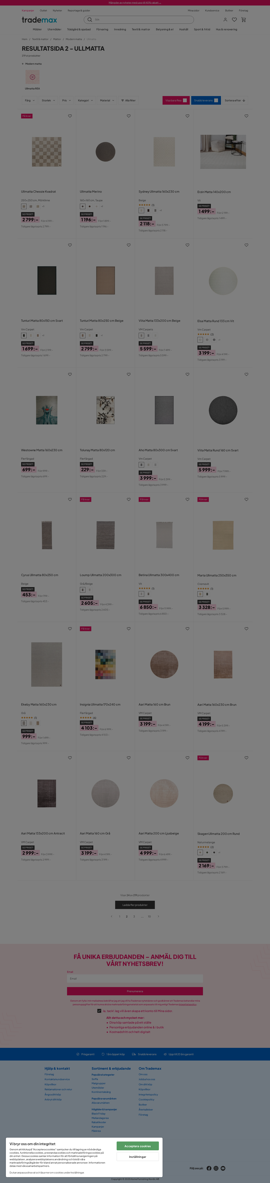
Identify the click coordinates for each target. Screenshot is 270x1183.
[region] (84, 1157)
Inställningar (137, 1156)
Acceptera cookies (138, 1146)
